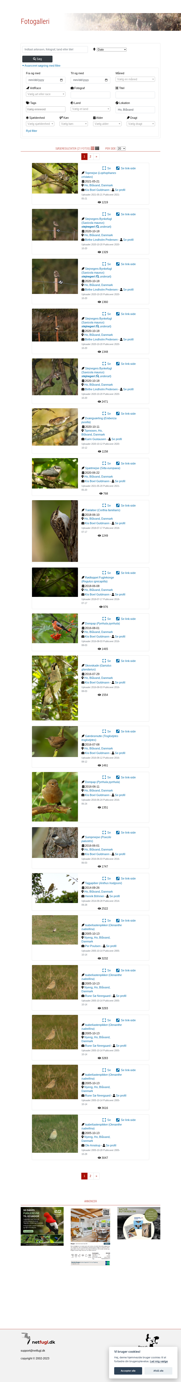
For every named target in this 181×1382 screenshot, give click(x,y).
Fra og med (33, 73)
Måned (120, 73)
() (96, 226)
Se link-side (127, 168)
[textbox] (135, 79)
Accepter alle (128, 1370)
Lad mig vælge (159, 1361)
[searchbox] (46, 109)
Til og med (77, 73)
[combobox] (135, 79)
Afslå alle (158, 1370)
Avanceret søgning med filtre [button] (42, 65)
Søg (39, 58)
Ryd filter (31, 130)
